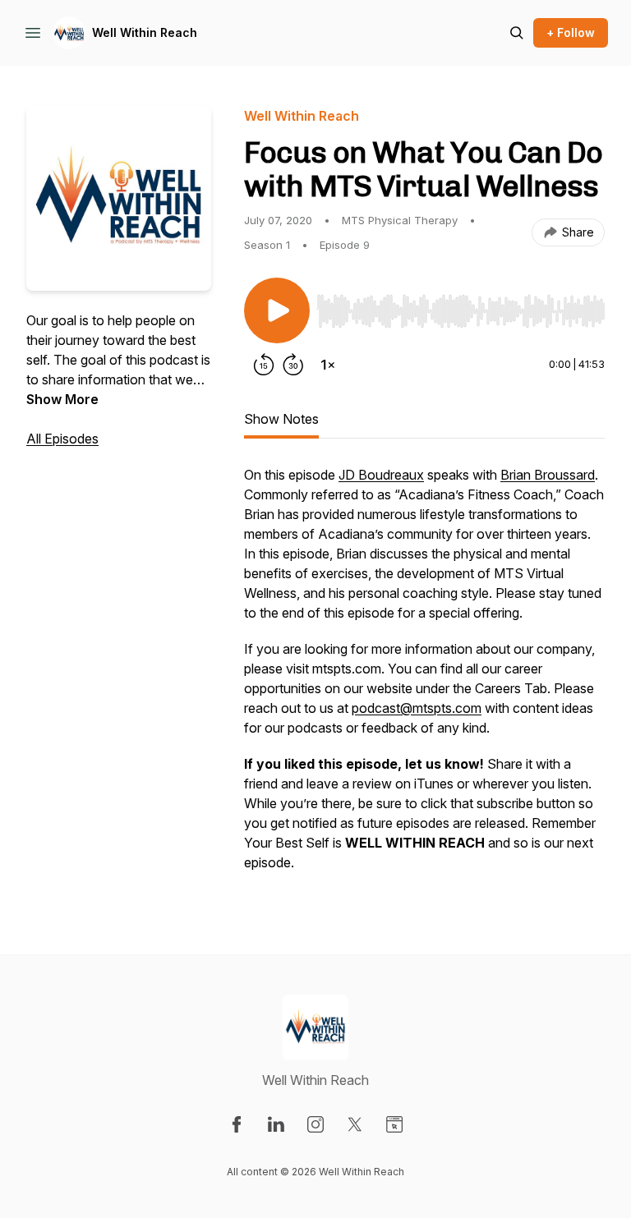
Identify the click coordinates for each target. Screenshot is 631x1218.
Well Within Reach (144, 32)
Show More (62, 399)
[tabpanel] (424, 677)
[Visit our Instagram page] (315, 1124)
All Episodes (62, 438)
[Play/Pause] (277, 310)
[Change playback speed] (327, 364)
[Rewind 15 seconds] (263, 364)
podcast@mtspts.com (416, 708)
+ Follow (570, 32)
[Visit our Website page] (394, 1124)
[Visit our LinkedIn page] (276, 1124)
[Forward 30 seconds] (293, 364)
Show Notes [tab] (281, 419)
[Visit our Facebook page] (236, 1124)
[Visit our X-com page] (355, 1124)
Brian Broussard (547, 475)
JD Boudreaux (381, 475)
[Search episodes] (516, 33)
